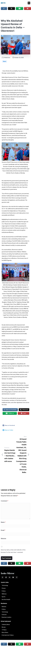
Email (3, 530)
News (4, 61)
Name (3, 522)
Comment (4, 501)
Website (3, 538)
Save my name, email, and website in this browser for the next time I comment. (13, 551)
